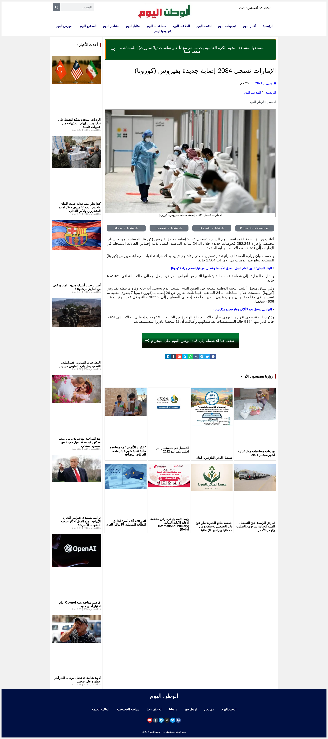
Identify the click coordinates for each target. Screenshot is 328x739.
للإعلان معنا (154, 709)
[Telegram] (161, 720)
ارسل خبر (190, 709)
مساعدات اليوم (156, 26)
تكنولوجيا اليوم (163, 31)
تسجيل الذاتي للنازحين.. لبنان (214, 457)
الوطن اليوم (229, 709)
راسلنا (173, 709)
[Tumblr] (155, 720)
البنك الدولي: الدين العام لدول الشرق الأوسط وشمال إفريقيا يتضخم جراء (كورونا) (221, 268)
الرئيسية (268, 26)
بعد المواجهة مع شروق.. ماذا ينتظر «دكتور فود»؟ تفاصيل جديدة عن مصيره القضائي (79, 442)
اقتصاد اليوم (203, 26)
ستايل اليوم (133, 26)
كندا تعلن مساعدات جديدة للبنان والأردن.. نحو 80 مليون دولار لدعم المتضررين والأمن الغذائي (80, 207)
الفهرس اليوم (64, 26)
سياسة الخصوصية (128, 709)
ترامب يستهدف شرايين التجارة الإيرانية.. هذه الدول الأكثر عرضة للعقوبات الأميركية (81, 521)
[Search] (56, 7)
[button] (213, 356)
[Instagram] (167, 720)
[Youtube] (149, 720)
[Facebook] (178, 720)
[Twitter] (172, 720)
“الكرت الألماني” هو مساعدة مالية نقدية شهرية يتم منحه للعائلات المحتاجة (128, 451)
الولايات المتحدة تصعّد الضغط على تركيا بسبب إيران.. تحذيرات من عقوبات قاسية (79, 123)
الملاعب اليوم (181, 26)
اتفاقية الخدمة (100, 709)
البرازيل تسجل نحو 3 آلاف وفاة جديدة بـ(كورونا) (243, 309)
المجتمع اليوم (88, 26)
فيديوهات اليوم (227, 26)
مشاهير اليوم (111, 26)
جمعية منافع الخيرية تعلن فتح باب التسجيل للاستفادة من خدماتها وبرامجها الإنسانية (214, 526)
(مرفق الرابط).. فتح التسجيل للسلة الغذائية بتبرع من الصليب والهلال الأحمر (255, 526)
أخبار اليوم (249, 26)
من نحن (209, 709)
